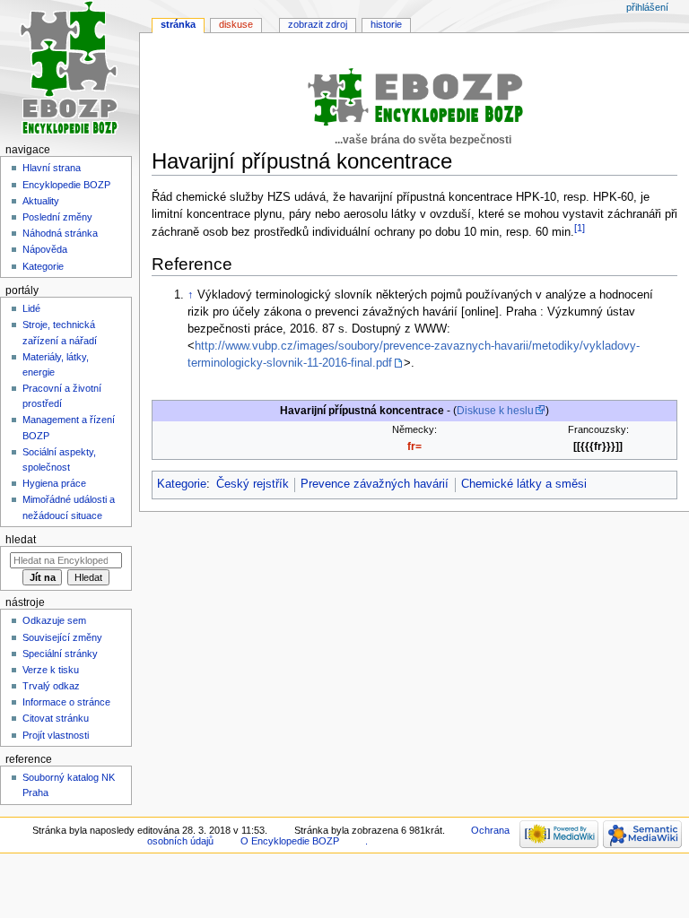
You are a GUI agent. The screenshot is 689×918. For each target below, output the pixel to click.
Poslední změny (57, 217)
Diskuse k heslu (495, 410)
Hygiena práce (54, 483)
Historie (386, 24)
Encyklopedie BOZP (66, 184)
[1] (579, 227)
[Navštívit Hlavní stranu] (69, 69)
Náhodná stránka (60, 233)
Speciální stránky (60, 653)
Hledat (20, 539)
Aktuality (40, 200)
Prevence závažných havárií (375, 484)
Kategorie (181, 484)
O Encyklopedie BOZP (289, 841)
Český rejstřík (252, 484)
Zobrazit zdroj (317, 24)
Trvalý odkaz (51, 685)
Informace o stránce (66, 702)
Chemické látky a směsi (524, 484)
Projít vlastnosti (55, 735)
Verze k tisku (50, 669)
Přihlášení (647, 7)
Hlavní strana (51, 167)
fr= (414, 446)
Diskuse (236, 24)
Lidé (31, 308)
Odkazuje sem (54, 620)
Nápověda (44, 249)
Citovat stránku (55, 718)
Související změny (62, 637)
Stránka (178, 24)
